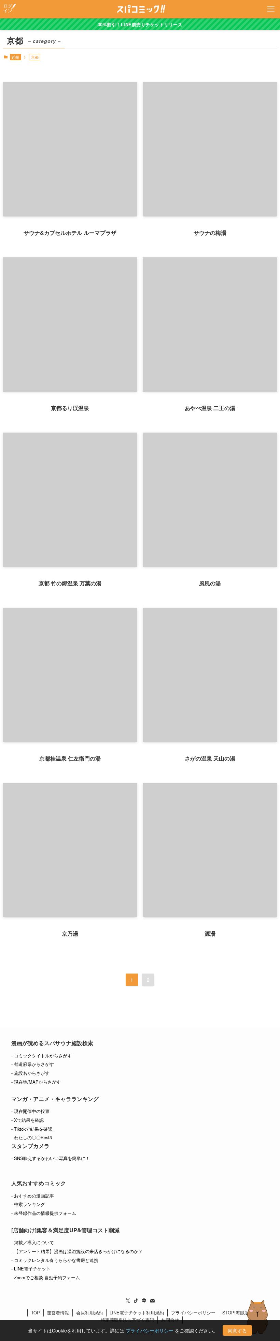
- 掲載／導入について (32, 1242)
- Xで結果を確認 (27, 1120)
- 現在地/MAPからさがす (36, 1082)
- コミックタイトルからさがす (41, 1055)
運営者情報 (58, 1312)
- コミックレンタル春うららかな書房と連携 (54, 1260)
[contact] (152, 1301)
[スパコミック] (140, 9)
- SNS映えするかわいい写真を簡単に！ (50, 1158)
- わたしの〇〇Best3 (31, 1137)
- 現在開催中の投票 (30, 1111)
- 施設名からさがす (30, 1073)
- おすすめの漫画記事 (32, 1195)
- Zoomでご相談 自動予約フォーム (45, 1277)
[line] (144, 1301)
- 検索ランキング (28, 1204)
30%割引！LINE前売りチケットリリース (140, 24)
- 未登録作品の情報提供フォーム (43, 1213)
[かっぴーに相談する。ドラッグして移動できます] (257, 1317)
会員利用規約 (89, 1312)
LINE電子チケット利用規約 (137, 1312)
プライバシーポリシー (193, 1312)
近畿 (15, 57)
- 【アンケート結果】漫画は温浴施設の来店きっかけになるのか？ (77, 1251)
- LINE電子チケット (31, 1268)
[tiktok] (136, 1301)
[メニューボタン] (271, 9)
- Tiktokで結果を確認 (31, 1129)
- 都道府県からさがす (32, 1064)
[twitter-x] (128, 1301)
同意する (237, 1330)
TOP (35, 1312)
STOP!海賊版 (235, 1312)
